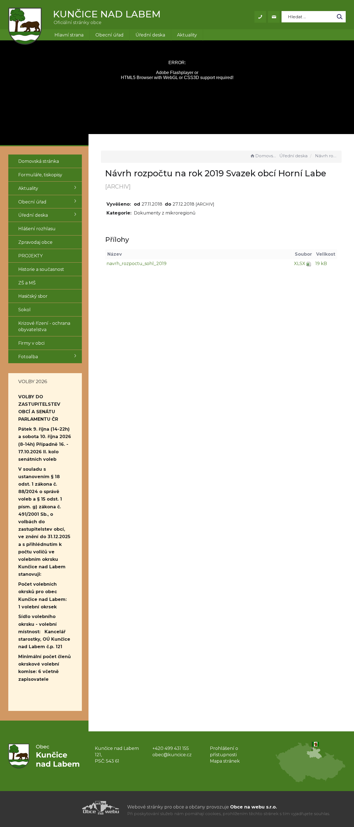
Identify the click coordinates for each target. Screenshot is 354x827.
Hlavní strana (69, 35)
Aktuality (187, 35)
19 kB (321, 263)
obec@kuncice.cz (172, 754)
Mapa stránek (225, 761)
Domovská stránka (266, 155)
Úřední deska (150, 35)
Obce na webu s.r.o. (253, 807)
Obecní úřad (109, 35)
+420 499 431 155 (170, 748)
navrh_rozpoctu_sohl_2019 (136, 263)
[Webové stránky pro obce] (69, 808)
